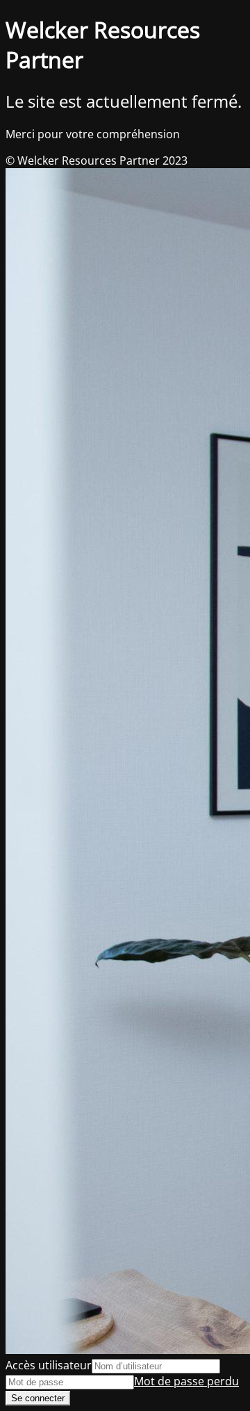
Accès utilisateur (49, 1365)
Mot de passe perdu (186, 1381)
